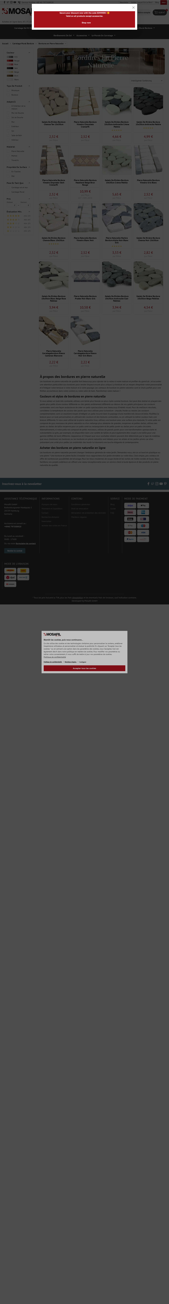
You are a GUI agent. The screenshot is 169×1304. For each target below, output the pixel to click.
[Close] (133, 7)
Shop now (86, 22)
